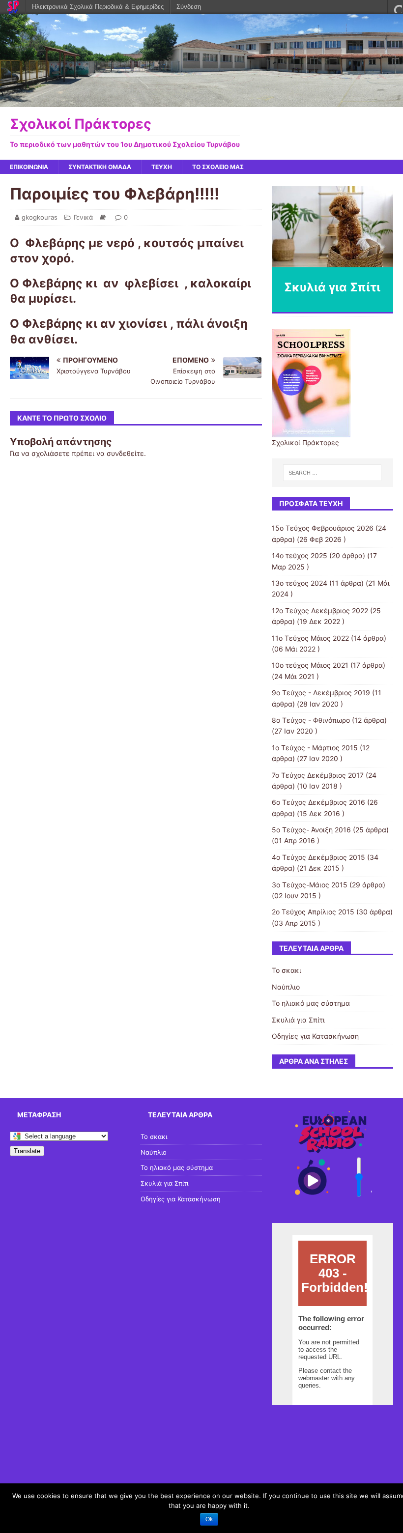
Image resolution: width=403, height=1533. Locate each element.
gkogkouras (40, 217)
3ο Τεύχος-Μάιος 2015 (309, 884)
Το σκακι (286, 970)
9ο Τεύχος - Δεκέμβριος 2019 (321, 692)
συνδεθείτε (125, 453)
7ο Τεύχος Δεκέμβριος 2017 (318, 775)
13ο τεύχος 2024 (299, 583)
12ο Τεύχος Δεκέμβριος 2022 (320, 610)
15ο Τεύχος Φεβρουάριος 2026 (323, 528)
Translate (27, 1151)
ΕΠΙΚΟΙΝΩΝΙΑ (29, 166)
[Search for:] (332, 472)
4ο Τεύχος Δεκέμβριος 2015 (318, 857)
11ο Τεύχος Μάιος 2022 (310, 638)
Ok (209, 1519)
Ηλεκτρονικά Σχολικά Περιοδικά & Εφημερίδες (98, 6)
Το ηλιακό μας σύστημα (311, 1003)
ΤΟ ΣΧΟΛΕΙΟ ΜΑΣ (218, 166)
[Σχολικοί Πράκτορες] (201, 101)
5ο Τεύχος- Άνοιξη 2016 (311, 829)
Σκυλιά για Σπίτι (298, 1020)
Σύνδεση (188, 6)
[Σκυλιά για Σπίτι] (332, 226)
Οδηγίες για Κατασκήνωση (315, 1036)
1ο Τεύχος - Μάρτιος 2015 (315, 747)
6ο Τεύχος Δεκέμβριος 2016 (318, 802)
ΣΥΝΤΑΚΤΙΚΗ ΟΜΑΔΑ (99, 166)
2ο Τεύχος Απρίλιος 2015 (313, 912)
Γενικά (83, 217)
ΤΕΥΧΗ (161, 166)
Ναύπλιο (286, 987)
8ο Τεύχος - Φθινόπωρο (311, 720)
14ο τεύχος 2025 (299, 555)
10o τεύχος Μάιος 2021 (310, 665)
